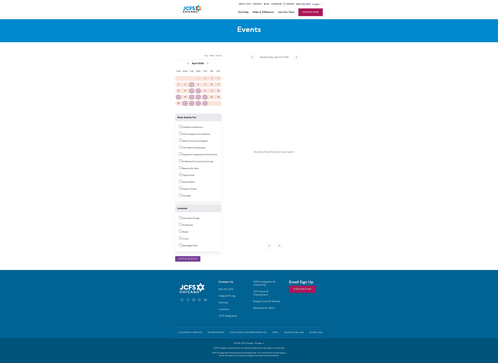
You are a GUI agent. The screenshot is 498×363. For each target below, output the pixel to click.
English (316, 4)
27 (185, 103)
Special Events (188, 182)
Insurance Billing (294, 332)
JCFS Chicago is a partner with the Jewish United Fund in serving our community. (249, 348)
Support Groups (189, 189)
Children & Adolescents (192, 127)
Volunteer (186, 195)
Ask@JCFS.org (227, 296)
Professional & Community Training (197, 161)
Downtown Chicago (191, 218)
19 (178, 97)
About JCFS (245, 4)
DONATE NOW (311, 12)
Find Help (243, 12)
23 (205, 97)
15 (198, 91)
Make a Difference (263, 12)
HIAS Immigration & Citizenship (196, 134)
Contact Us (226, 282)
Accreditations (216, 332)
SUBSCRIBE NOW (302, 289)
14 (192, 91)
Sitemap (223, 302)
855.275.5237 (303, 4)
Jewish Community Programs (195, 141)
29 (198, 103)
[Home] (192, 9)
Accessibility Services (190, 332)
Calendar (276, 4)
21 (192, 97)
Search (290, 4)
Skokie (185, 232)
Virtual (185, 238)
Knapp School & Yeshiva (266, 301)
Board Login (316, 332)
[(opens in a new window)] (182, 299)
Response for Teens (190, 168)
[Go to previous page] (252, 57)
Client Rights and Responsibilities (248, 332)
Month (219, 55)
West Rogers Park (190, 245)
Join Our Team (286, 12)
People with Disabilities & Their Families (199, 154)
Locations (224, 309)
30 (205, 103)
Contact (257, 4)
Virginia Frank (188, 175)
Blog (266, 4)
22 (198, 97)
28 (192, 103)
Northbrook (187, 225)
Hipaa (275, 332)
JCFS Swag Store (228, 316)
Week (211, 55)
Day (206, 55)
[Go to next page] (296, 57)
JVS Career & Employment (194, 147)
